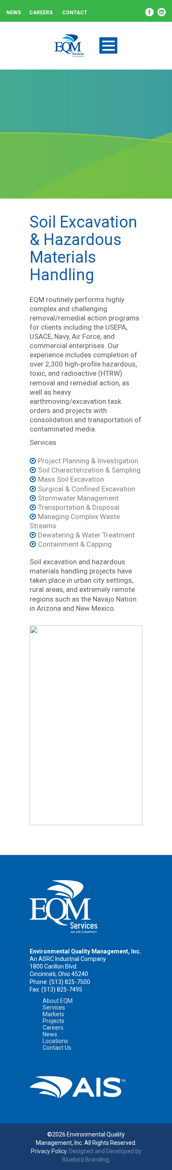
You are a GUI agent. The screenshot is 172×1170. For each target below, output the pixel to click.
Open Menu (108, 45)
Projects (53, 1021)
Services (54, 1007)
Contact (74, 12)
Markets (53, 1014)
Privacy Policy (48, 1151)
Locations (55, 1041)
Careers (41, 12)
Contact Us (57, 1047)
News (13, 12)
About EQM (58, 1000)
